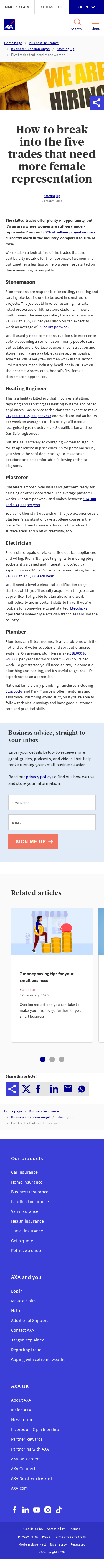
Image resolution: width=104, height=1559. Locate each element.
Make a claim (17, 7)
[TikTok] (58, 1509)
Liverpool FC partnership (35, 1429)
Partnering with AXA (30, 1449)
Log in (82, 7)
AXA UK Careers (25, 1458)
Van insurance (24, 1211)
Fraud (46, 1536)
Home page (13, 43)
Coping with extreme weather (39, 1359)
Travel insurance (27, 1231)
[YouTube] (36, 1509)
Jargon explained (28, 1340)
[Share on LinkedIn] (55, 103)
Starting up (65, 48)
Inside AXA (21, 1409)
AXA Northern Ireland (31, 1478)
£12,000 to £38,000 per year (28, 415)
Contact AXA (22, 1330)
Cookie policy (33, 1529)
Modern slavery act (32, 1544)
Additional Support (29, 1320)
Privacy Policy (28, 1536)
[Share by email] (69, 103)
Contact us (52, 7)
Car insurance (24, 1172)
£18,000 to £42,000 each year (29, 575)
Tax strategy (58, 1544)
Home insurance (26, 1182)
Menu (95, 28)
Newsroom (21, 1419)
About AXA (21, 1400)
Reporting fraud (26, 1349)
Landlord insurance (30, 1201)
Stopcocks (14, 691)
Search (76, 28)
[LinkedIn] (25, 1509)
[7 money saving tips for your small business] (52, 998)
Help (15, 1310)
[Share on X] (28, 103)
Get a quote (22, 1240)
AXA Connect (23, 1468)
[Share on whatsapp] (83, 103)
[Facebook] (14, 1509)
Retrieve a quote (26, 1250)
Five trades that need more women (38, 54)
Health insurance (27, 1221)
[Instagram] (47, 1509)
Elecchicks (78, 608)
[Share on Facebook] (42, 103)
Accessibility (56, 1529)
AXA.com (19, 1488)
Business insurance (44, 43)
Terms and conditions (70, 1536)
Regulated (77, 1544)
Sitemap (75, 1529)
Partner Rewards (27, 1439)
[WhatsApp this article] (83, 102)
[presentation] (12, 1089)
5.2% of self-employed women (68, 232)
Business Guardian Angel (30, 48)
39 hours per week (54, 326)
